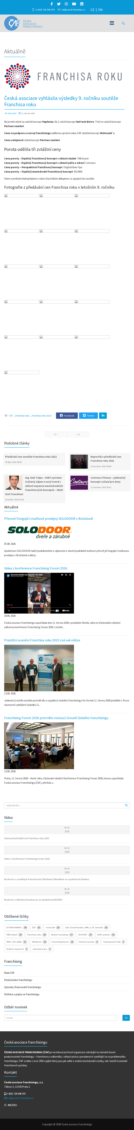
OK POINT (85, 934)
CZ (92, 9)
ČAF (11, 415)
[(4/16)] (21, 246)
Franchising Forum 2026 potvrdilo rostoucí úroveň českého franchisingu (56, 718)
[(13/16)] (21, 352)
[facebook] (52, 4)
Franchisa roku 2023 (41, 415)
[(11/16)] (57, 317)
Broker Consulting (61, 934)
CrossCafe (52, 927)
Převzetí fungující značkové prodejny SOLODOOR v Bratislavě (48, 518)
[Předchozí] (56, 434)
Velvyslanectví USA (113, 941)
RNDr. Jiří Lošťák (16, 941)
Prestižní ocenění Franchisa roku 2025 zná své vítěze (42, 640)
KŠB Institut (13, 934)
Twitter (90, 415)
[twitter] (59, 4)
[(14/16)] (57, 352)
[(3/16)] (92, 211)
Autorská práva (41, 948)
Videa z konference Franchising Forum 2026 (35, 568)
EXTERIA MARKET (16, 927)
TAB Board (39, 941)
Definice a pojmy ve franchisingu (21, 994)
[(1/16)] (21, 211)
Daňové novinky (88, 941)
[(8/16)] (57, 282)
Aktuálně (12, 113)
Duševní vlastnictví (16, 948)
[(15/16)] (92, 352)
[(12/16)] (92, 317)
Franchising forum (62, 941)
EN (100, 9)
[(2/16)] (57, 211)
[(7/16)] (21, 282)
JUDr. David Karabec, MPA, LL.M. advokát (86, 927)
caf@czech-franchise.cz (73, 9)
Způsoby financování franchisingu (22, 987)
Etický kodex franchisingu (18, 980)
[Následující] (78, 434)
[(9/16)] (92, 282)
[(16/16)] (21, 388)
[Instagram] (66, 4)
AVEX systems (105, 934)
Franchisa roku (22, 415)
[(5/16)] (57, 246)
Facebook (68, 415)
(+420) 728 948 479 (45, 9)
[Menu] (112, 23)
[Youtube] (74, 4)
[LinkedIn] (81, 4)
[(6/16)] (92, 246)
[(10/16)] (21, 317)
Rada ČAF (9, 972)
